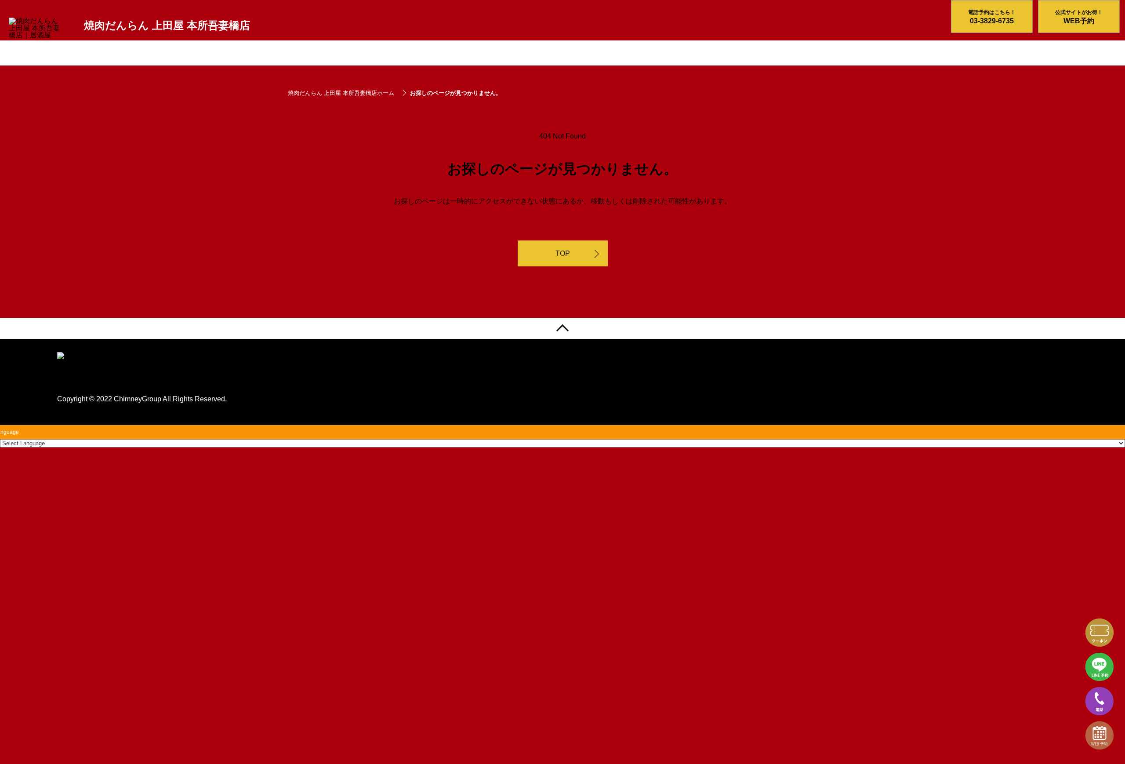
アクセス (456, 54)
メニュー (169, 54)
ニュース (312, 54)
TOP (562, 253)
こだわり (97, 54)
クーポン (384, 54)
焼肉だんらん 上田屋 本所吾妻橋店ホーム (341, 93)
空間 (241, 54)
